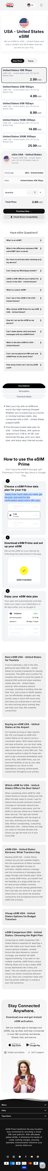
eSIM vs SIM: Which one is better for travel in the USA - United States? (22, 280)
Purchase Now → (24, 211)
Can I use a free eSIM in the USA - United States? (21, 299)
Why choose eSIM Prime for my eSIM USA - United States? (22, 310)
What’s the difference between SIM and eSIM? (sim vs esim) (22, 249)
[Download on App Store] (14, 1044)
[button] (41, 5)
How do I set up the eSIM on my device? (20, 321)
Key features (24, 386)
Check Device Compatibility (24, 217)
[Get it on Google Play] (33, 1044)
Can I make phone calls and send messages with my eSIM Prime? (21, 332)
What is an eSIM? (14, 240)
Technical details (24, 396)
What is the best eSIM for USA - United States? (20, 343)
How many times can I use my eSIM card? (22, 366)
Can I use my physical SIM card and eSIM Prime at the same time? (22, 355)
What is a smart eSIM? (16, 290)
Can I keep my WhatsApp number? (21, 271)
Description (24, 391)
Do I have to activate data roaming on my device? (23, 260)
